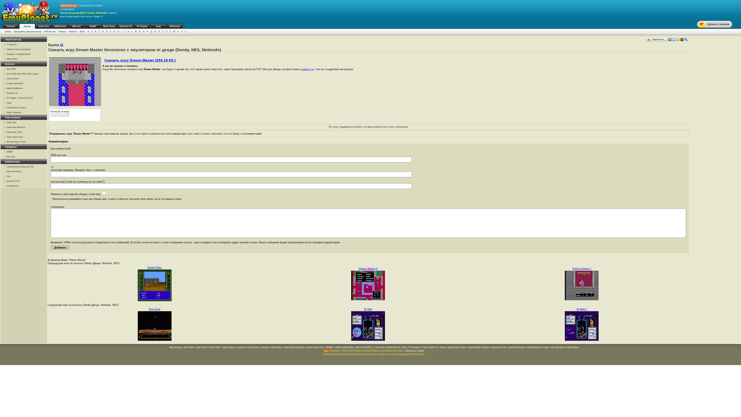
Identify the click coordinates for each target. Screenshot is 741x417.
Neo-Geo (11, 156)
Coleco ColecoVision (248, 347)
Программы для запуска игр (27, 31)
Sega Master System (16, 107)
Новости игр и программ (18, 49)
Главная (11, 26)
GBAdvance (60, 26)
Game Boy (43, 26)
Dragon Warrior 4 (368, 268)
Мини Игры (109, 26)
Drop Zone (154, 309)
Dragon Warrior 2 (581, 268)
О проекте (12, 44)
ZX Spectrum (13, 186)
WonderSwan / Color (16, 142)
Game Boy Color (14, 132)
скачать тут (307, 69)
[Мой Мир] (682, 39)
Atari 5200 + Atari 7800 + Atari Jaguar (215, 347)
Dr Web (368, 309)
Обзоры (62, 31)
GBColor (76, 26)
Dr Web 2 (582, 309)
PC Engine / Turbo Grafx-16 (20, 98)
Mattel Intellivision (15, 88)
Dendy (27, 26)
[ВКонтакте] (670, 39)
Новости (73, 31)
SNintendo (174, 26)
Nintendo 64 (125, 26)
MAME (93, 26)
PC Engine (142, 26)
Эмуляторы (175, 347)
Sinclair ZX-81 (13, 181)
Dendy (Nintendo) (15, 83)
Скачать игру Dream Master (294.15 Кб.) (140, 60)
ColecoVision (13, 78)
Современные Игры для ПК (20, 166)
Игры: (82, 31)
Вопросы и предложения (18, 54)
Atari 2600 (11, 69)
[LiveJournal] (686, 39)
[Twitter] (674, 39)
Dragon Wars (154, 267)
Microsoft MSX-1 (14, 171)
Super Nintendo (14, 112)
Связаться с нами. (414, 350)
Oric (9, 176)
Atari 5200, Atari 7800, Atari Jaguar (23, 74)
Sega (158, 26)
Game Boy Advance (16, 127)
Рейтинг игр (50, 31)
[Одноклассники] (678, 39)
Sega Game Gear (15, 137)
